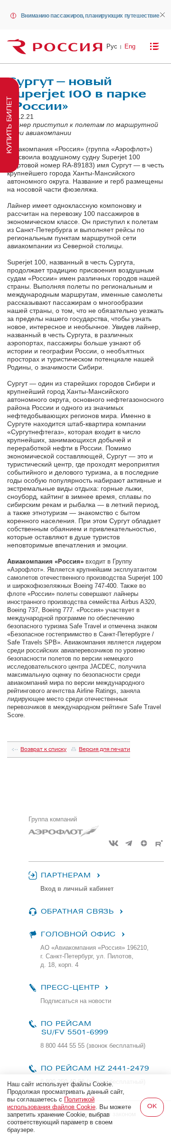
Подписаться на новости (75, 1000)
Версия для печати (104, 749)
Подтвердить (152, 1107)
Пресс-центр (70, 988)
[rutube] (159, 843)
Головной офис (78, 934)
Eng (129, 46)
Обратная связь (77, 911)
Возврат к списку (43, 749)
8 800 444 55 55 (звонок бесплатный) (92, 1045)
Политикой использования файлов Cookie (51, 1103)
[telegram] (128, 843)
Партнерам (66, 875)
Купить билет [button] (9, 125)
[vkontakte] (113, 843)
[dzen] (144, 843)
